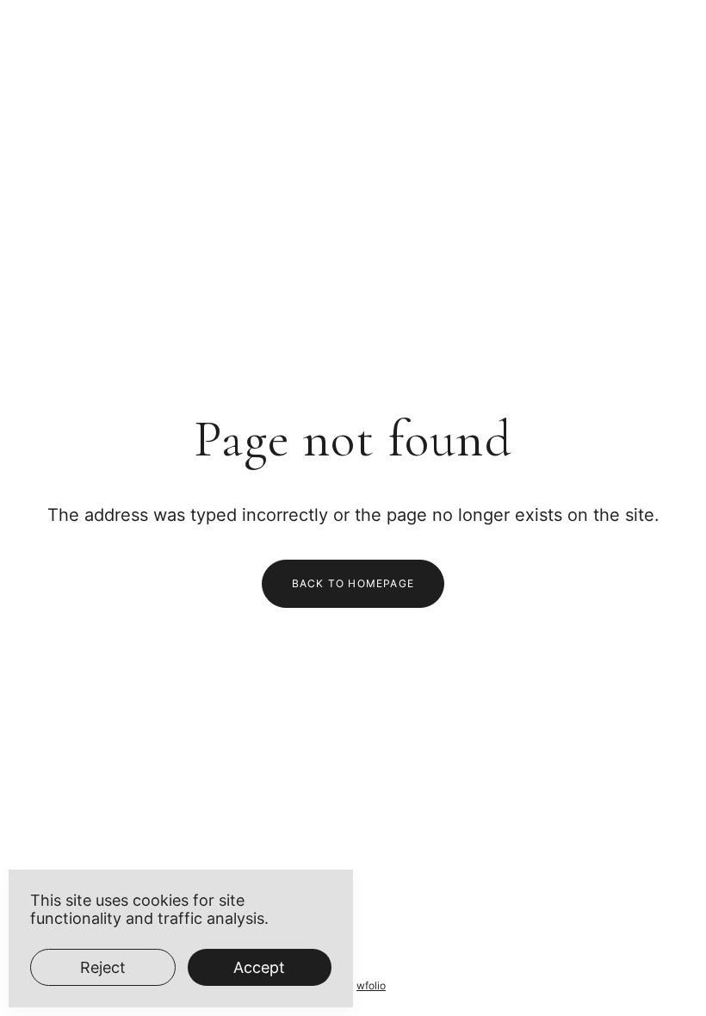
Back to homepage (353, 583)
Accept (259, 967)
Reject (103, 967)
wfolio (371, 985)
